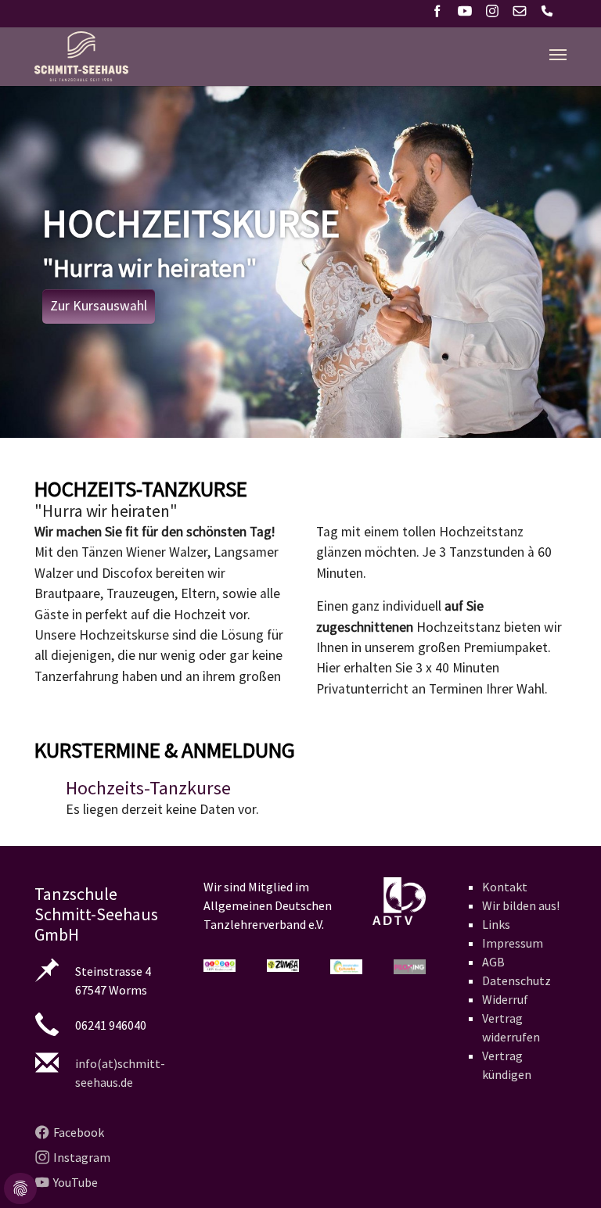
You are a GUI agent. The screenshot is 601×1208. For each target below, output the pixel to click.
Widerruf (505, 999)
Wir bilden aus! (521, 905)
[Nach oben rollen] (564, 1171)
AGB (493, 962)
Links (496, 924)
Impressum (512, 943)
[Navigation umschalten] (558, 54)
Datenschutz (516, 980)
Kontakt (504, 886)
